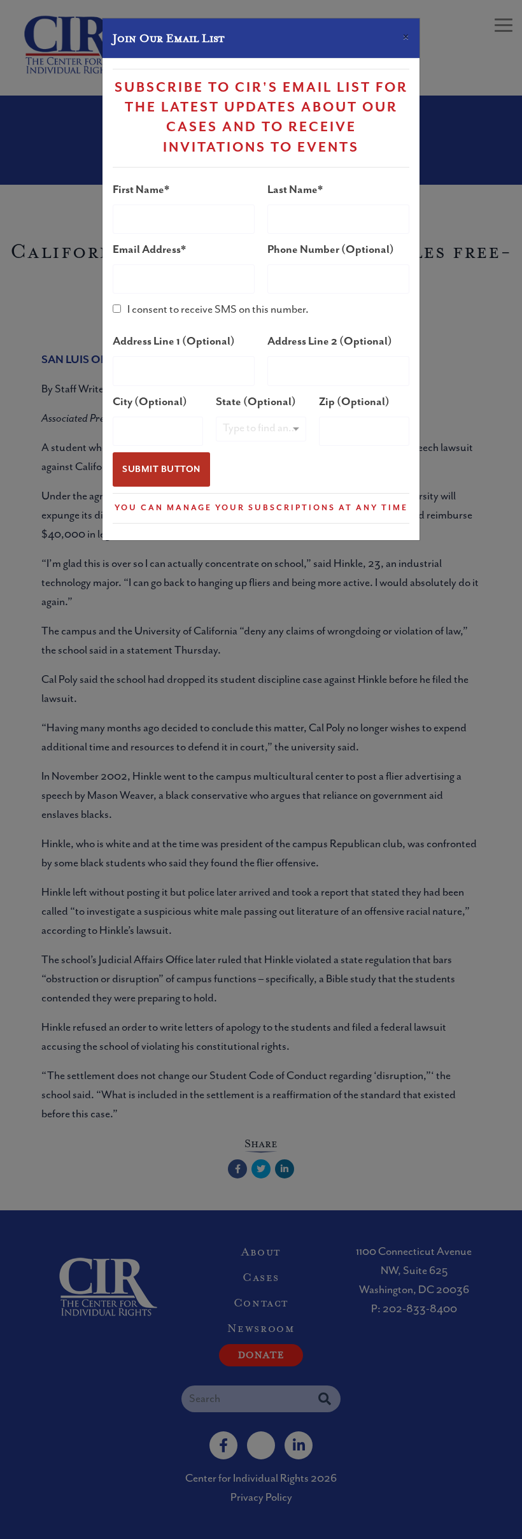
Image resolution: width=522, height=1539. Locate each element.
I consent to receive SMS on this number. (218, 309)
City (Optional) (150, 402)
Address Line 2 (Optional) (329, 341)
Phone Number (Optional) (330, 249)
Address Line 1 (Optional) (174, 341)
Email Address (147, 249)
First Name (138, 189)
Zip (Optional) (354, 402)
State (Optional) (256, 402)
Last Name (292, 189)
